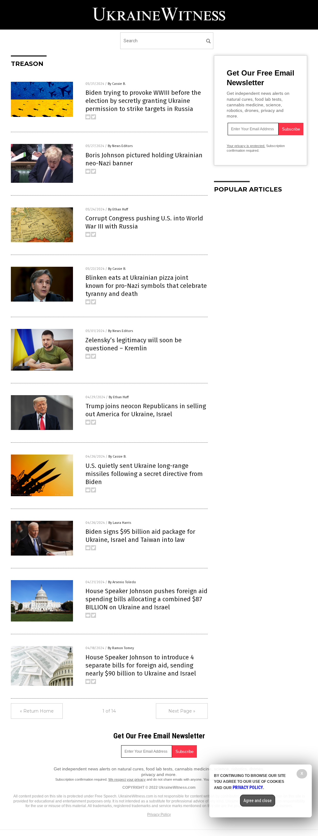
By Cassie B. (117, 84)
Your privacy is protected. (246, 146)
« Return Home (37, 711)
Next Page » (181, 711)
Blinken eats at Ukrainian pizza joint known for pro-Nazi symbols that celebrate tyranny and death (146, 286)
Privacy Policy (159, 814)
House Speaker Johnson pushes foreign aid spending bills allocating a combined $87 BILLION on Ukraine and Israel (146, 599)
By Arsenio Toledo (122, 582)
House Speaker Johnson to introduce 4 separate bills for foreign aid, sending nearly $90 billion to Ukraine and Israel (140, 665)
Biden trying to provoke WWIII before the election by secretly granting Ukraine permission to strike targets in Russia (143, 101)
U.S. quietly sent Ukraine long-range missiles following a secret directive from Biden (144, 474)
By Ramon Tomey (121, 648)
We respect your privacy (127, 779)
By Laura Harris (119, 523)
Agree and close (257, 800)
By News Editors (120, 146)
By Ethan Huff (118, 209)
